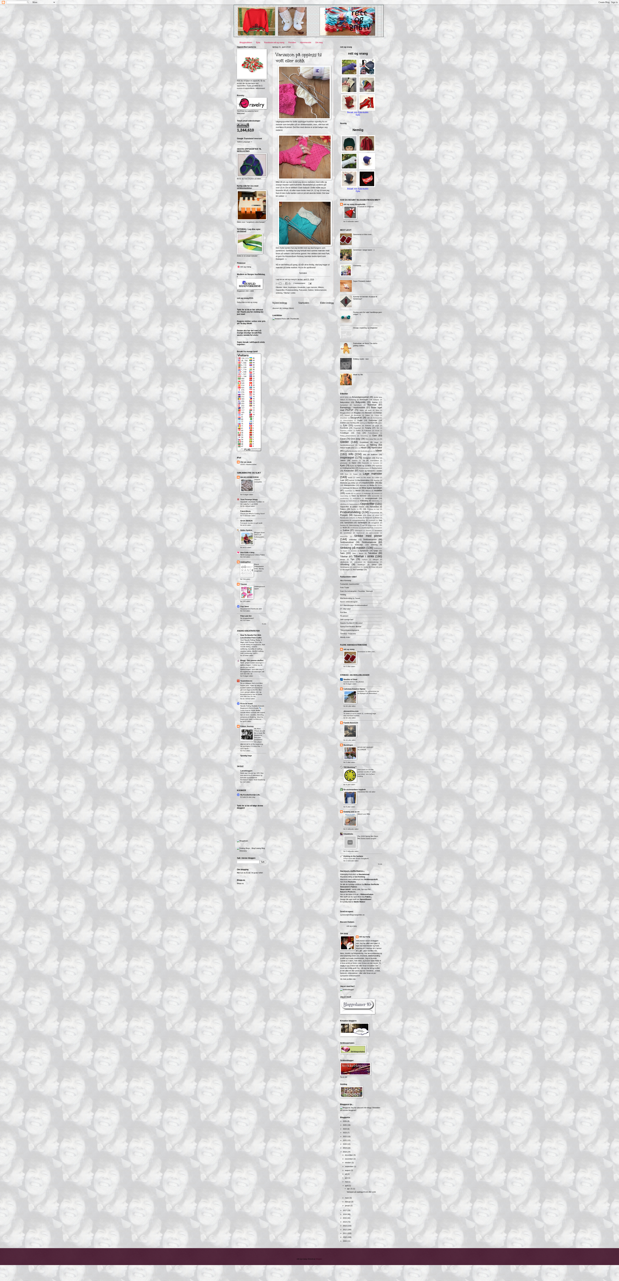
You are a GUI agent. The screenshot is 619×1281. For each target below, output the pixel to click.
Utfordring (344, 564)
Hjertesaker (376, 447)
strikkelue (353, 540)
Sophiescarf (360, 533)
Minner (358, 491)
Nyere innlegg (279, 302)
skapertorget (372, 525)
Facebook (344, 428)
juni (346, 1178)
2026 (345, 1121)
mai (346, 1182)
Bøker (367, 415)
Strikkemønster (320, 290)
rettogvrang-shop (358, 520)
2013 (345, 1226)
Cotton (376, 415)
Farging (368, 428)
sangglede (375, 523)
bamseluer (344, 405)
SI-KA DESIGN (246, 521)
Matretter (363, 485)
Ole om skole (245, 462)
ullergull (375, 559)
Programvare (374, 512)
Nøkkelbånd (353, 501)
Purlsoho (352, 882)
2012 (345, 1230)
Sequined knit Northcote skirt (251, 609)
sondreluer (348, 533)
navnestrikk (375, 496)
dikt (368, 418)
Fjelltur (358, 430)
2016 (345, 1214)
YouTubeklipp (358, 569)
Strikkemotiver (347, 542)
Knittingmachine (349, 468)
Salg (380, 520)
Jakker (343, 460)
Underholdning (372, 562)
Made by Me (358, 375)
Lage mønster (311, 287)
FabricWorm (245, 511)
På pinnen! (344, 616)
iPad (377, 458)
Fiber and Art (245, 616)
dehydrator (343, 418)
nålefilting (343, 504)
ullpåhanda (344, 562)
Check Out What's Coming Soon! (252, 513)
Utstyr (374, 565)
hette (356, 448)
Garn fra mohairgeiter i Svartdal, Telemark (356, 591)
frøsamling (364, 436)
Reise (360, 518)
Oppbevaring (353, 504)
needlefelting (344, 498)
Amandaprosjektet (360, 397)
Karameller (365, 463)
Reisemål (368, 518)
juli (346, 1174)
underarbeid (358, 562)
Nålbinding (364, 501)
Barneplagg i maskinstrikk (352, 407)
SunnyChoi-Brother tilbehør (350, 627)
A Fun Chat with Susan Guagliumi (356, 858)
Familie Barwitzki (351, 723)
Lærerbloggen (246, 771)
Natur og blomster (359, 496)
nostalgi (342, 501)
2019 (345, 1148)
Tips (352, 559)
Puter (369, 515)
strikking (279, 293)
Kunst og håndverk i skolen (370, 471)
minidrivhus (348, 491)
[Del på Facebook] (286, 283)
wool (380, 567)
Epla (258, 42)
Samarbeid (348, 523)
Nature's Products (347, 892)
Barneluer (372, 405)
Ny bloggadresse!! (247, 618)
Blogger (319, 1259)
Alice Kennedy (345, 580)
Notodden (376, 1108)
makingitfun (245, 562)
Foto (358, 433)
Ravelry (343, 518)
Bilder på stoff (365, 410)
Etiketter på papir (372, 425)
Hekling (373, 445)
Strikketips (359, 545)
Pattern (343, 509)
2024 (345, 1129)
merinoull (345, 488)
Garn (374, 435)
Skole (345, 528)
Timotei (243, 584)
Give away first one (372, 439)
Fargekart (357, 428)
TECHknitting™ (350, 767)
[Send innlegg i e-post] (309, 283)
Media (371, 485)
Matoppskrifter (349, 485)
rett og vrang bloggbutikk (354, 204)
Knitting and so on (351, 812)
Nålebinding (375, 501)
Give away (355, 439)
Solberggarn (359, 530)
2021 (345, 1140)
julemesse (344, 463)
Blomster (368, 413)
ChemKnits (348, 834)
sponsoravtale (374, 533)
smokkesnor (354, 528)
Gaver (343, 439)
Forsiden (292, 42)
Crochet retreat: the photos (354, 682)
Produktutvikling (291, 290)
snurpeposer (378, 528)
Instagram (367, 458)
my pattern (357, 493)
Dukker (343, 423)
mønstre (377, 493)
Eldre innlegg (327, 302)
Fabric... (368, 897)
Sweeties (354, 551)
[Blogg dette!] (280, 283)
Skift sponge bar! (346, 619)
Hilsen (364, 447)
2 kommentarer (299, 283)
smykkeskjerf (366, 528)
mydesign (367, 493)
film (378, 428)
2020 (345, 1144)
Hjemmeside (305, 42)
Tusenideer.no (246, 681)
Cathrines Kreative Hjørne (354, 689)
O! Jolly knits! (345, 609)
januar (347, 1206)
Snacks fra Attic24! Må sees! (351, 623)
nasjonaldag (344, 496)
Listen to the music (363, 477)
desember (349, 1155)
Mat (380, 483)
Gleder (344, 442)
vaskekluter (356, 567)
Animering (352, 400)
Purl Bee (343, 612)
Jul (364, 460)
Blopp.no (240, 883)
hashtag (362, 445)
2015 (345, 1218)
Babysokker (345, 402)
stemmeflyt (344, 536)
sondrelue (378, 530)
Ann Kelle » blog (247, 552)
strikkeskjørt (344, 545)
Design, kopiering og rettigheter (365, 328)
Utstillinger (361, 565)
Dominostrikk (377, 418)
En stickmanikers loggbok (355, 789)
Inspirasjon (292, 287)
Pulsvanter (303, 290)
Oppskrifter (280, 290)
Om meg (319, 42)
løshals (351, 480)
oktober (348, 1163)
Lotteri (377, 477)
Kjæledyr (379, 466)
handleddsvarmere (347, 445)
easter (380, 423)
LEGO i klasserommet (248, 464)
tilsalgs (342, 559)
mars (347, 1198)
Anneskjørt (364, 400)
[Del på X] (283, 283)
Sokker (311, 290)
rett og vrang (349, 649)
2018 (345, 1152)
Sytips (375, 551)
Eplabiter (357, 425)
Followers (367, 430)
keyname (376, 463)
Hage (376, 442)
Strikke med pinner (368, 535)
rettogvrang (344, 520)
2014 (345, 1222)
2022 (345, 1136)
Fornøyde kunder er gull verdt (251, 523)
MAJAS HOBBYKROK (249, 477)
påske (377, 515)
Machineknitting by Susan (350, 598)
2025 (345, 1125)
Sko (380, 525)
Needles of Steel (350, 679)
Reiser (377, 518)
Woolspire (346, 569)
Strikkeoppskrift (371, 879)
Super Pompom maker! (362, 281)
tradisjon (365, 559)
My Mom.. (258, 729)
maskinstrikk (368, 483)
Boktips (379, 413)
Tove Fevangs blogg (249, 499)
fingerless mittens (346, 430)
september (349, 1166)
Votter (373, 567)
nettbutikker (357, 498)
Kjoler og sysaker (364, 466)
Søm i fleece (357, 553)
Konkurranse (377, 468)
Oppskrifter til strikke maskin (352, 507)
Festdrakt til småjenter (366, 207)
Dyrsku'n (371, 423)
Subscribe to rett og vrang (247, 302)
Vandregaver (345, 567)
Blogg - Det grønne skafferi (251, 660)
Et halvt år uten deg (247, 797)
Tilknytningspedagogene (349, 630)
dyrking (362, 423)
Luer (342, 480)
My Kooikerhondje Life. (250, 795)
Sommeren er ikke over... (363, 234)
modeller (378, 490)
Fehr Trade (344, 588)
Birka (377, 410)
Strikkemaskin (370, 539)
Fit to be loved (246, 704)
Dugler (360, 420)
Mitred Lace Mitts (364, 814)
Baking (375, 402)
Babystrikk (361, 402)
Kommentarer (364, 468)
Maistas (376, 480)
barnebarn (358, 405)
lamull (350, 477)
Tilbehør (344, 556)
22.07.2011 (344, 397)
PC (361, 509)
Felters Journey (247, 726)
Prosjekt (344, 515)
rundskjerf (372, 520)
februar (348, 1202)
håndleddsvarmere (366, 451)
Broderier (357, 415)
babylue (376, 400)
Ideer (285, 287)
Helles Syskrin (246, 530)
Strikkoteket (378, 548)
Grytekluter (364, 442)
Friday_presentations (348, 436)
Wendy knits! (345, 637)
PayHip (353, 509)
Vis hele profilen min (348, 979)
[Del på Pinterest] (289, 283)
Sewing (343, 525)
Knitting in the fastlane (353, 856)
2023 (345, 1133)
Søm (342, 553)
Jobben (355, 460)
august (348, 1170)
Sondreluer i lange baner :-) (363, 250)
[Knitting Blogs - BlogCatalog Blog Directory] (251, 851)
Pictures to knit (373, 509)
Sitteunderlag (354, 525)
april (347, 1186)
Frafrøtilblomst (373, 433)
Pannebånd (374, 507)
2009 (345, 1241)
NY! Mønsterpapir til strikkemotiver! (354, 605)
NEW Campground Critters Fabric (252, 555)
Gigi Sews (244, 606)
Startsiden (303, 302)
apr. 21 (350, 1189)
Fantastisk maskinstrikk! (349, 584)
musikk (348, 493)
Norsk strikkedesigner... (349, 602)
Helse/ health (345, 448)
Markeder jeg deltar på (349, 483)
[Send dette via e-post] (277, 283)
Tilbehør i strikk (289, 293)
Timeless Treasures (348, 634)
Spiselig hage (246, 756)
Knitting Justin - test (360, 359)
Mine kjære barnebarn (372, 488)
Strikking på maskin (352, 547)
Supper (345, 551)
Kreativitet (301, 287)
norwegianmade (371, 498)
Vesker (365, 567)
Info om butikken (370, 454)
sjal (363, 525)
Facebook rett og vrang (274, 42)
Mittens (321, 287)
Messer (356, 488)
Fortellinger (344, 433)
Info (351, 454)
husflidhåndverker (351, 451)
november (349, 1159)
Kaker (354, 463)
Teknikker (372, 553)
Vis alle (264, 624)
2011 (345, 1233)
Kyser (355, 474)
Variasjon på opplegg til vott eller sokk (299, 57)
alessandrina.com (351, 711)
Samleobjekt (362, 523)
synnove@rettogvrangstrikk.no (352, 915)
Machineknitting (363, 480)
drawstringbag (348, 420)
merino (380, 485)
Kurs (346, 474)
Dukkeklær (373, 420)
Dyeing (353, 423)
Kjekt (342, 465)
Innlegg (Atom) (288, 308)
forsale (377, 430)
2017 (345, 1210)
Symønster (364, 551)
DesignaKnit (356, 417)
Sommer (368, 530)
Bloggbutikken (246, 42)
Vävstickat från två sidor (366, 792)
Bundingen (348, 745)
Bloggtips (357, 413)
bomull (347, 415)
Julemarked (374, 460)
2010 (345, 1237)
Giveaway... (357, 265)
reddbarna (352, 518)
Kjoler (352, 466)
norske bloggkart (349, 1110)
